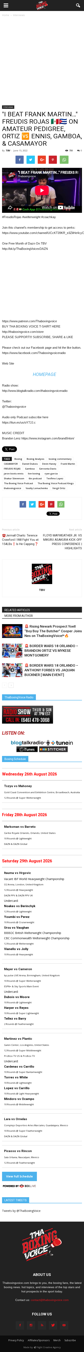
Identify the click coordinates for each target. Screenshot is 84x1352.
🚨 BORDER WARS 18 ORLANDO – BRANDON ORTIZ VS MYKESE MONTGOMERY (51, 650)
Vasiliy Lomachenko (37, 488)
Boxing (18, 458)
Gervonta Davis (47, 468)
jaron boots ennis (13, 473)
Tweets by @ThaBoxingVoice (21, 1211)
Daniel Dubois (30, 463)
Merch (57, 1340)
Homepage (44, 374)
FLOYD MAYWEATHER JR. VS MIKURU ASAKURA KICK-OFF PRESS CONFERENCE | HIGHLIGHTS (62, 542)
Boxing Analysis (35, 458)
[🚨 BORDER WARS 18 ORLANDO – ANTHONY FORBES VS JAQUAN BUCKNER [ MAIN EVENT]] (12, 670)
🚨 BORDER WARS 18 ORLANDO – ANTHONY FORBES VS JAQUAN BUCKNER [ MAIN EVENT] (51, 670)
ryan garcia (51, 473)
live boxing (34, 473)
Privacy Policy (16, 1340)
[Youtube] (64, 1325)
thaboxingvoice (12, 488)
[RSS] (42, 1325)
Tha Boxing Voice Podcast (18, 483)
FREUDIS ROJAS (12, 468)
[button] (78, 5)
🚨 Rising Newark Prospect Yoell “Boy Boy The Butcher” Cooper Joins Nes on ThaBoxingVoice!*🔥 (53, 631)
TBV (8, 150)
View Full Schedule (19, 1176)
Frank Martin (68, 463)
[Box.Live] (19, 1187)
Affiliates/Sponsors (39, 1340)
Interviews (8, 107)
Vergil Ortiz (58, 488)
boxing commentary (60, 458)
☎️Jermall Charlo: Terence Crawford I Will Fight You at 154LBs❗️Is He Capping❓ (20, 540)
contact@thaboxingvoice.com (50, 1300)
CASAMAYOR (11, 463)
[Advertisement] (42, 61)
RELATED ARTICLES (17, 610)
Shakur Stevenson (14, 478)
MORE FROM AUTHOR (18, 615)
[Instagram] (31, 1325)
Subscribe (70, 1340)
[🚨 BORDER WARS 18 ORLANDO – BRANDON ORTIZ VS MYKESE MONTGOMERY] (12, 651)
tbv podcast (35, 478)
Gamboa (30, 468)
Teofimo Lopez (54, 478)
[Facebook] (20, 1325)
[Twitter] (53, 1325)
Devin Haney (49, 463)
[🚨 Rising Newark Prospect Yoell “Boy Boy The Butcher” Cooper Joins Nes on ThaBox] (12, 631)
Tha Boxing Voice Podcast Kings (56, 483)
